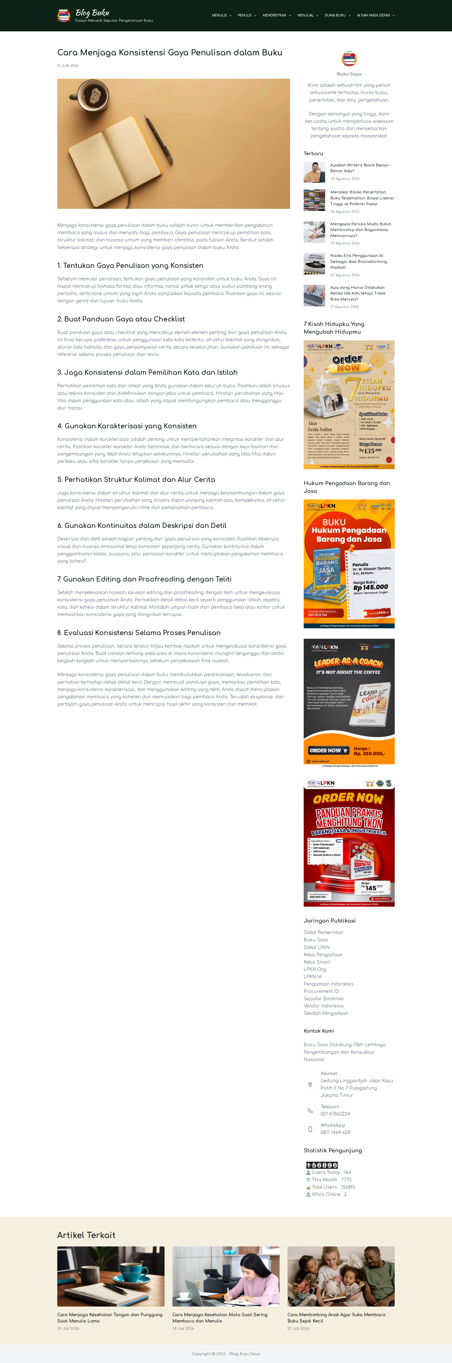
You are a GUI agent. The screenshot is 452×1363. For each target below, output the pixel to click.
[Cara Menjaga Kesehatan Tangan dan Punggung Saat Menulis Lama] (111, 1276)
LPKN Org (315, 969)
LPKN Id (313, 976)
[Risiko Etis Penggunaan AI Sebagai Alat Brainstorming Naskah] (314, 263)
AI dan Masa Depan (373, 15)
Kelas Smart (317, 962)
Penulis (245, 15)
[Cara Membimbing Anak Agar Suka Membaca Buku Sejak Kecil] (341, 1276)
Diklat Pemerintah (323, 932)
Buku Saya (316, 940)
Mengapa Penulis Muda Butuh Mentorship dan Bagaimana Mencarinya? (360, 230)
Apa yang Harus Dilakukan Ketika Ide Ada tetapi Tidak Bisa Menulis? (358, 293)
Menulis (219, 15)
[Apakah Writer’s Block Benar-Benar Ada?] (314, 172)
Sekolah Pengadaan (326, 1013)
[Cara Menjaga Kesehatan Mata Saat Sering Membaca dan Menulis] (226, 1276)
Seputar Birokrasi (324, 998)
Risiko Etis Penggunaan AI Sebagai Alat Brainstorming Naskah (358, 262)
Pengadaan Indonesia (328, 984)
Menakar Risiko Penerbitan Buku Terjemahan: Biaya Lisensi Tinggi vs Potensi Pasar (362, 198)
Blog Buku (92, 12)
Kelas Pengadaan (323, 954)
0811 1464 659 (335, 1132)
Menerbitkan (274, 15)
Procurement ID (321, 991)
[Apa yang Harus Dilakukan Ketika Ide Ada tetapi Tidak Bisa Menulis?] (314, 295)
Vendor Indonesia (324, 1006)
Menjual (306, 15)
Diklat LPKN (317, 947)
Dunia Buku (335, 15)
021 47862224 (335, 1114)
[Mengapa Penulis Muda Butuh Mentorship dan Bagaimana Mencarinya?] (314, 232)
